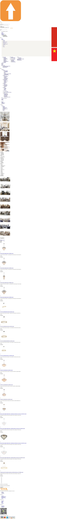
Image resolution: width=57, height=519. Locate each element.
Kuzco (1, 170)
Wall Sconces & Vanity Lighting (7, 73)
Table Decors (5, 85)
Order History (3, 506)
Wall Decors (5, 86)
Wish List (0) (3, 33)
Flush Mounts (5, 58)
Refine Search (2, 175)
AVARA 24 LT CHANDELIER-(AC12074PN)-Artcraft (6, 384)
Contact (2, 64)
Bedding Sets (5, 82)
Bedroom (5, 77)
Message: (1, 26)
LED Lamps (12, 60)
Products (2, 39)
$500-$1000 (2, 153)
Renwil (2, 172)
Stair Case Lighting (13, 57)
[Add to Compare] (0, 281)
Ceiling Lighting (6, 70)
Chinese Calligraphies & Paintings (7, 92)
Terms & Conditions (4, 497)
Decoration (5, 90)
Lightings (5, 88)
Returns (2, 498)
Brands (2, 501)
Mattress (5, 80)
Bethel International (3, 165)
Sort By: (1, 240)
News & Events (3, 65)
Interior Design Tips (5, 67)
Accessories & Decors (5, 108)
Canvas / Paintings (6, 91)
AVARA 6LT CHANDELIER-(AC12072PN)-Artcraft (6, 399)
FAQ (2, 502)
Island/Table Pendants (6, 61)
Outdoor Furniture (6, 78)
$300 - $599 (2, 159)
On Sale (4, 46)
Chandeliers (5, 59)
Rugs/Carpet (4, 83)
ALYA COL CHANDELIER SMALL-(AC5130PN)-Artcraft (7, 355)
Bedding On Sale (6, 94)
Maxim (2, 171)
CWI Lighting (2, 166)
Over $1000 (2, 160)
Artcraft (2, 164)
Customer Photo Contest (5, 66)
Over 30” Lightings (13, 58)
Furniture (4, 75)
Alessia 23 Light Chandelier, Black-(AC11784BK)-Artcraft (6, 282)
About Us (3, 63)
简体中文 (6, 36)
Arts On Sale (5, 96)
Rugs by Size (5, 84)
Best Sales (4, 87)
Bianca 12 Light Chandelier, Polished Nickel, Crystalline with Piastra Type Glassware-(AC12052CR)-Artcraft (12, 428)
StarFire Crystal (2, 173)
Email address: (1, 24)
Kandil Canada (2, 169)
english (6, 35)
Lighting (2, 102)
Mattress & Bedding (5, 79)
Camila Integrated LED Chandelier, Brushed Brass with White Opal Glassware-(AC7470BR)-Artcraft (11, 472)
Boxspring (5, 81)
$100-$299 (2, 162)
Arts (3, 45)
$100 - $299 (2, 158)
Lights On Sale (5, 93)
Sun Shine (2, 174)
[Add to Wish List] (0, 295)
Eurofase (2, 168)
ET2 (1, 167)
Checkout (3, 34)
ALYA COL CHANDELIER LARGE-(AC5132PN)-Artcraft (7, 326)
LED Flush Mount (13, 59)
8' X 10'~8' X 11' (3, 157)
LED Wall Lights (13, 61)
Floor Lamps (20, 58)
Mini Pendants (5, 60)
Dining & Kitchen (6, 76)
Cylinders (5, 57)
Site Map (2, 503)
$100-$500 (2, 152)
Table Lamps (20, 57)
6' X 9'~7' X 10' (2, 156)
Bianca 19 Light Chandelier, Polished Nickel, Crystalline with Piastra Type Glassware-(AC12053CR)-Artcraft (12, 457)
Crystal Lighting (4, 62)
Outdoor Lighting (19, 59)
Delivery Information (4, 496)
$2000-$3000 (2, 154)
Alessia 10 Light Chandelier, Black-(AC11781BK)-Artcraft (6, 253)
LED (4, 72)
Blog (2, 97)
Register (2, 32)
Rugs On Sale (5, 95)
